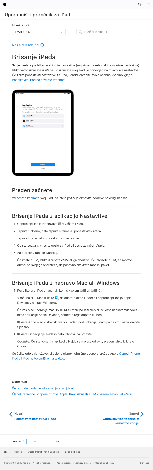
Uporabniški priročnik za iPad (37, 14)
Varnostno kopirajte (25, 198)
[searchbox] (108, 32)
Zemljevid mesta (83, 463)
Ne (57, 441)
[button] (139, 4)
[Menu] (148, 4)
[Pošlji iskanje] (80, 32)
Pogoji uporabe (64, 463)
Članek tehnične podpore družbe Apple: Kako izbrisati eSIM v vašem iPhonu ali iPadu (72, 394)
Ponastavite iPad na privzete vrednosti (39, 80)
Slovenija (144, 463)
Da (35, 441)
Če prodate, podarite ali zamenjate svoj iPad (43, 388)
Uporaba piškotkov (104, 463)
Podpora (17, 452)
